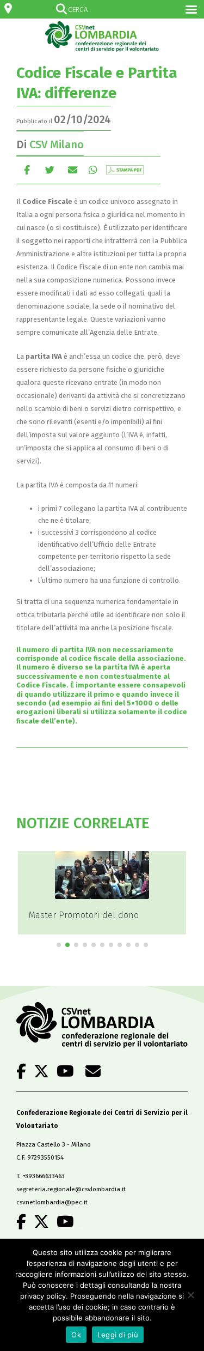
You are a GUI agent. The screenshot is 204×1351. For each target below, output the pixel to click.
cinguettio (49, 169)
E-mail (72, 169)
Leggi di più (117, 1334)
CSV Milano (56, 144)
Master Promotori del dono (84, 915)
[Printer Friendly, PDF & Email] (125, 169)
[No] (190, 1294)
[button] (58, 945)
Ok (76, 1334)
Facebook (27, 169)
